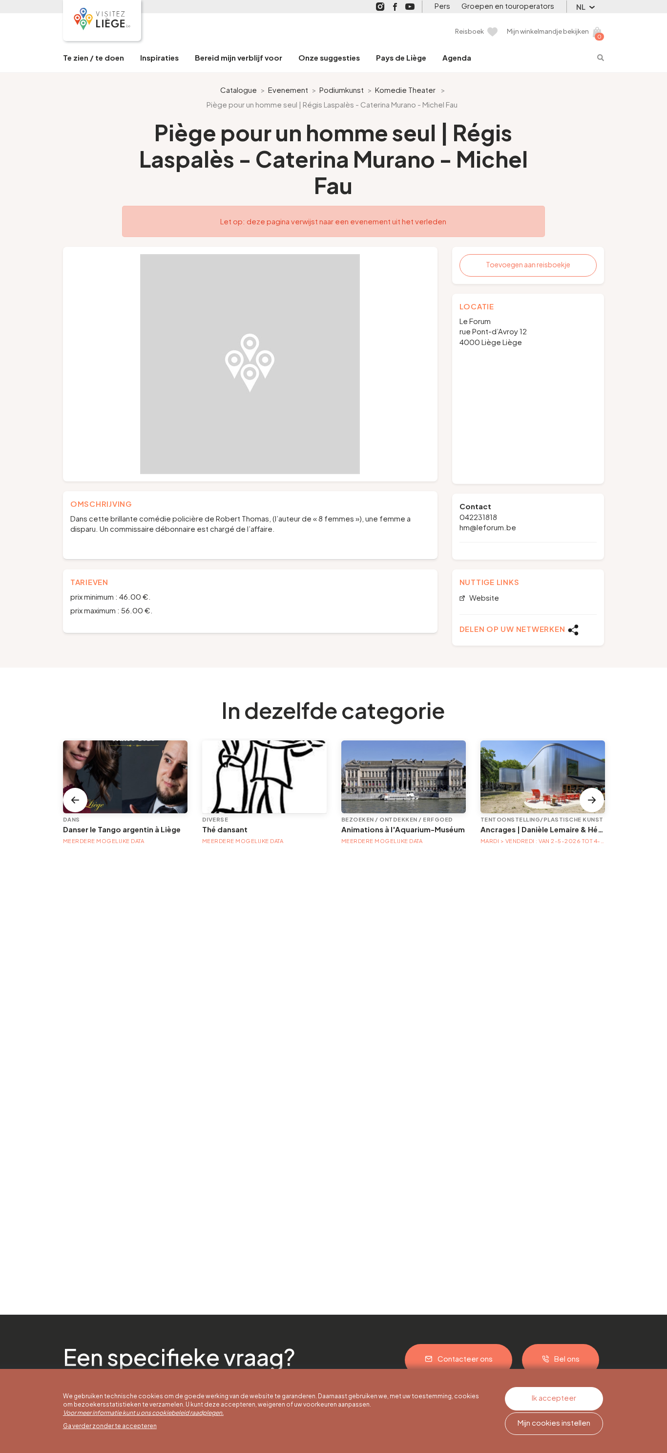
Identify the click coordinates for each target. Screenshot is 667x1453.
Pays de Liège (401, 57)
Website (483, 598)
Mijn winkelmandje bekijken (548, 31)
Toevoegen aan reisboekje (528, 264)
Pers (442, 5)
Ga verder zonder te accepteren (110, 1426)
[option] (250, 364)
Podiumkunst (341, 89)
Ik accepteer (554, 1397)
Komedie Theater (405, 89)
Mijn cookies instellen (554, 1422)
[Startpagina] (102, 20)
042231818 (478, 516)
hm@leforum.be (487, 527)
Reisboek (469, 31)
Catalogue (238, 89)
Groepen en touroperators (507, 5)
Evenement (288, 89)
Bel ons (567, 1358)
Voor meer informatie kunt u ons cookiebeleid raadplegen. (143, 1412)
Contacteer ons (465, 1358)
